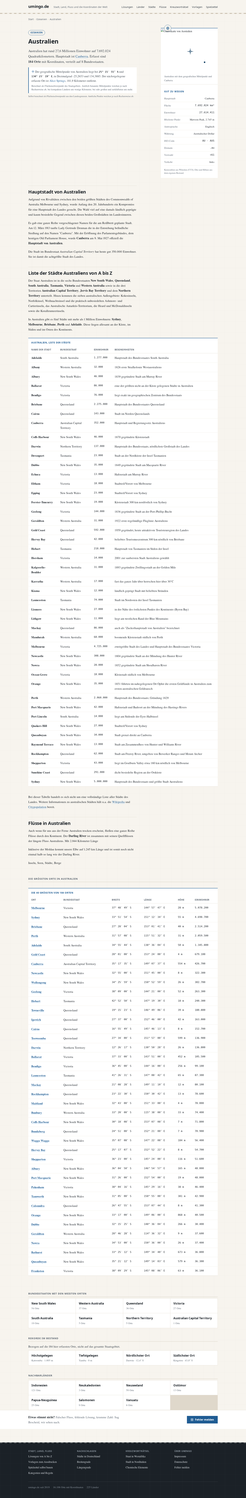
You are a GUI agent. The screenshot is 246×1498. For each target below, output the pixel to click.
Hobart (35, 1001)
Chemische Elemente (137, 1467)
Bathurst (36, 1252)
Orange (36, 1215)
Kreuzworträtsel (179, 7)
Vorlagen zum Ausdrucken (42, 1461)
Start (31, 19)
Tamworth (37, 1196)
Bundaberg (38, 1131)
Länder (141, 7)
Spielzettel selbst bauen (40, 1467)
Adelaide (36, 945)
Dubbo (35, 1224)
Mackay (36, 1085)
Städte (151, 7)
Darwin (35, 1048)
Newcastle (37, 973)
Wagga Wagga (40, 1140)
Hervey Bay (38, 1150)
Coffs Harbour (40, 1122)
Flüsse (162, 7)
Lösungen (127, 7)
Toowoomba (38, 1038)
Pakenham (37, 1187)
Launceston (38, 1075)
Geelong (36, 992)
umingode (38, 6)
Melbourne (38, 908)
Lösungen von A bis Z (40, 1456)
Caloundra (38, 1206)
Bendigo (36, 1066)
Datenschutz (180, 1461)
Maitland (37, 1103)
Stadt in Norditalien (136, 1461)
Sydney (35, 917)
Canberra (81, 56)
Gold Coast (38, 954)
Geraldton (37, 1234)
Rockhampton (40, 1094)
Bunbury (36, 1113)
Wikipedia (118, 802)
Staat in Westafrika (135, 1456)
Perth (34, 936)
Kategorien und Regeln (40, 1473)
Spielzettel (212, 7)
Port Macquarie (41, 1178)
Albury (35, 1168)
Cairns (35, 1029)
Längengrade (84, 1467)
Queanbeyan (38, 1261)
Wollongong (38, 982)
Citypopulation (37, 807)
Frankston (37, 1271)
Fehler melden (204, 1419)
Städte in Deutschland (88, 1456)
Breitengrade (84, 1461)
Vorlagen (197, 7)
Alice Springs (57, 81)
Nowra (35, 1243)
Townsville (37, 1010)
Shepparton (38, 1159)
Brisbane (36, 927)
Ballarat (36, 1057)
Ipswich (36, 1020)
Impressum (180, 1456)
